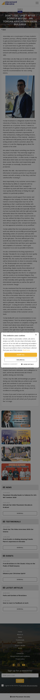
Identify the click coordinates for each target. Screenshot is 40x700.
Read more (26, 350)
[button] (27, 364)
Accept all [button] (20, 355)
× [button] (36, 335)
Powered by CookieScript (10, 364)
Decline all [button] (21, 360)
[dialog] (20, 350)
